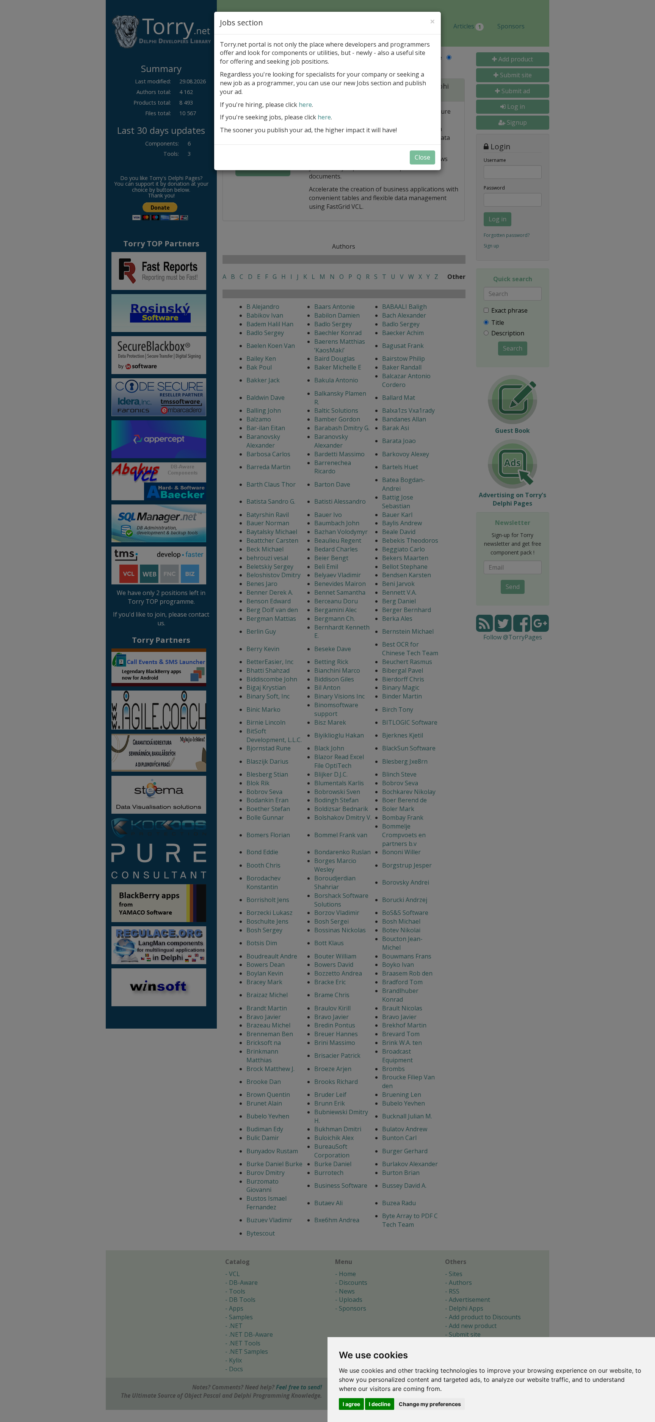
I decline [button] (379, 1404)
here (305, 104)
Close (422, 157)
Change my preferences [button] (430, 1404)
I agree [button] (351, 1404)
